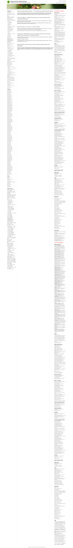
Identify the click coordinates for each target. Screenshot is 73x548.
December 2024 (10, 92)
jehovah (56, 533)
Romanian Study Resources (59, 155)
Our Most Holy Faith (58, 77)
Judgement (9, 59)
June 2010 (9, 172)
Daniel (9, 70)
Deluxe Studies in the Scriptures (59, 88)
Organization (10, 54)
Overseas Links (10, 244)
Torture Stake (10, 56)
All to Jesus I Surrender (58, 198)
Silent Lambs (57, 168)
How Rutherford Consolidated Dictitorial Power (59, 96)
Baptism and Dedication (11, 194)
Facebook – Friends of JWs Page (60, 128)
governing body (60, 527)
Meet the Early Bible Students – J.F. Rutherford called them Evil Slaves (35, 11)
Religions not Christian (11, 77)
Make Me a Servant (58, 220)
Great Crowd (9, 42)
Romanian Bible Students (58, 152)
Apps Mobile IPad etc (11, 13)
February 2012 (10, 155)
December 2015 (10, 120)
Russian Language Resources (59, 157)
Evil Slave (9, 51)
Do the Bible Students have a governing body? (59, 42)
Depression (10, 24)
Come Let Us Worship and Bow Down (60, 201)
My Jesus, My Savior (58, 116)
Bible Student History (11, 17)
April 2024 (9, 94)
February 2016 (10, 119)
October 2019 (10, 104)
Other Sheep (9, 243)
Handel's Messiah (57, 185)
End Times (9, 71)
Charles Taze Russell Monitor (59, 64)
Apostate (9, 47)
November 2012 (10, 148)
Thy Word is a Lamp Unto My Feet (60, 226)
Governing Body (10, 52)
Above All (56, 197)
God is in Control (57, 207)
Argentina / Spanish (58, 131)
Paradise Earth (10, 64)
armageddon (61, 521)
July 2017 (9, 117)
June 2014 (9, 132)
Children (9, 21)
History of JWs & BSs (11, 43)
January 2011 (10, 166)
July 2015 (9, 123)
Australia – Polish (57, 132)
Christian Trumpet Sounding (59, 68)
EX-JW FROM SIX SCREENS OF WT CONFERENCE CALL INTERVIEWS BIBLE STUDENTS (10, 40)
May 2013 (9, 143)
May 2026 (9, 91)
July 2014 (9, 131)
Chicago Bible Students (58, 65)
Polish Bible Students (58, 150)
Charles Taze (60, 524)
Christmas (9, 36)
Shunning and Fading (11, 55)
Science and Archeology (11, 80)
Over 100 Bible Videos (58, 190)
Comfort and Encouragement (10, 22)
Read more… (48, 14)
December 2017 (10, 114)
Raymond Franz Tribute (58, 192)
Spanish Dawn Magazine (58, 159)
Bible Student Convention (58, 180)
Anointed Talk (10, 177)
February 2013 (10, 146)
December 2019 (10, 103)
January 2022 (10, 98)
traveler (56, 298)
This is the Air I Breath (58, 225)
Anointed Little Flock (11, 189)
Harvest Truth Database (58, 71)
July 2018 (9, 112)
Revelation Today (57, 81)
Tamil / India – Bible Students (59, 451)
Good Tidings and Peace (58, 210)
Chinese (56, 137)
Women (9, 35)
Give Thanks (57, 206)
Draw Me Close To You (58, 204)
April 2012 (9, 153)
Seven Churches (10, 255)
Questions (9, 182)
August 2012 (9, 151)
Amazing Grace (57, 199)
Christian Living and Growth (12, 20)
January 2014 (10, 136)
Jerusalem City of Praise (58, 219)
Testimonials (9, 184)
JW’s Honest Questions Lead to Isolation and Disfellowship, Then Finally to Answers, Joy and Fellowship (60, 39)
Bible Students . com (58, 60)
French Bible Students (58, 144)
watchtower (61, 541)
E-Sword (56, 174)
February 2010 (10, 174)
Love (9, 32)
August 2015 (9, 122)
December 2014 (10, 127)
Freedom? (9, 231)
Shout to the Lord (57, 223)
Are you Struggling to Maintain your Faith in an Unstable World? (60, 325)
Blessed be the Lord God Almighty (60, 200)
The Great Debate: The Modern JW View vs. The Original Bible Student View (60, 25)
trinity (58, 541)
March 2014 (9, 135)
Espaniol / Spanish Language (59, 142)
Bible (55, 522)
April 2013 (9, 144)
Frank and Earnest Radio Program (60, 338)
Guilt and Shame (10, 30)
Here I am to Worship (58, 212)
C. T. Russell (10, 49)
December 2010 (10, 167)
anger (55, 521)
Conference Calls (10, 179)
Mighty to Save (57, 221)
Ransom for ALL (10, 76)
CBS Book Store (57, 87)
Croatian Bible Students (58, 141)
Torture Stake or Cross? (11, 85)
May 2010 (9, 173)
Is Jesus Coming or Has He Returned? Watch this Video (60, 292)
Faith (9, 25)
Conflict (9, 23)
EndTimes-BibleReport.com (59, 359)
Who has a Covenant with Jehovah (60, 110)
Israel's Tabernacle (57, 97)
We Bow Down (57, 227)
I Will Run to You (57, 217)
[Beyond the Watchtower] (36, 6)
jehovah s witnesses (58, 534)
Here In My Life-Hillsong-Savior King (60, 213)
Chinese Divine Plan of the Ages (59, 138)
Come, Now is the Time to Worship (60, 202)
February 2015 (10, 125)
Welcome (62, 267)
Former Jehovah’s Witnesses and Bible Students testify (60, 21)
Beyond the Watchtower (19, 1)
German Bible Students (58, 145)
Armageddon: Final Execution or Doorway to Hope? (59, 18)
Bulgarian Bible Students (58, 425)
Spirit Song (56, 224)
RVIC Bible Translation (58, 393)
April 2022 (9, 96)
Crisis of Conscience (58, 92)
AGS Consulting (57, 55)
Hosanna (56, 214)
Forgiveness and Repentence (10, 27)
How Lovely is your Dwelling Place (60, 216)
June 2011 (9, 162)
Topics (9, 185)
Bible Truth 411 (57, 183)
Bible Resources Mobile (58, 173)
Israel (8, 225)
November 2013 (10, 138)
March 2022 (9, 97)
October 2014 (10, 129)
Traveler (56, 247)
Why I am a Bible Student (60, 543)
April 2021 (9, 100)
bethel (64, 521)
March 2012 (9, 154)
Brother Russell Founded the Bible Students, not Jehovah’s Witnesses (60, 285)
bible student (59, 522)
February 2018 (10, 113)
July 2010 (9, 171)
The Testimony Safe (11, 83)
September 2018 (10, 110)
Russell (59, 538)
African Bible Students (58, 130)
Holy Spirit (9, 31)
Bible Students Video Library (59, 182)
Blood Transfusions (11, 48)
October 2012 (10, 149)
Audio (8, 16)
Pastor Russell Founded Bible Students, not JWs (59, 98)
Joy (8, 211)
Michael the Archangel (11, 237)
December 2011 (10, 157)
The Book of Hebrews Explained (59, 106)
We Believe (9, 186)
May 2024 (9, 93)
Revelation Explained (58, 101)
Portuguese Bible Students (59, 441)
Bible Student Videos (58, 181)
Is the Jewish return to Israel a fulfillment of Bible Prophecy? (60, 312)
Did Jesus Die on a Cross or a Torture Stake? (28, 26)
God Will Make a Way (58, 209)
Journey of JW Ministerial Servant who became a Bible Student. (60, 19)
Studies (9, 81)
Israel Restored (57, 187)
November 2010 (10, 168)
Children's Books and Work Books (60, 114)
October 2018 (10, 109)
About (8, 176)
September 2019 (10, 105)
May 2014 (9, 133)
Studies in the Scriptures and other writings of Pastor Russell (60, 105)
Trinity (9, 86)
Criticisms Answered (11, 260)
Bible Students (10, 18)
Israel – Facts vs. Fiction (58, 167)
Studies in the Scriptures (58, 52)
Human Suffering (10, 45)
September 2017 (10, 116)
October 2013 (10, 139)
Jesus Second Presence (11, 58)
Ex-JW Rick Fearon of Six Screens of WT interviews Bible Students (60, 47)
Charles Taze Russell (59, 526)
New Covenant (10, 62)
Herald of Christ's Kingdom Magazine (60, 72)
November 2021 (10, 99)
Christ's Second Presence (58, 66)
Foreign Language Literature (59, 143)
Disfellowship (10, 50)
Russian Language (57, 446)
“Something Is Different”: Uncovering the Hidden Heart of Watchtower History (60, 16)
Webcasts (9, 266)
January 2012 (10, 156)
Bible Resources (57, 44)
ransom (55, 537)
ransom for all (60, 537)
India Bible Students (58, 147)
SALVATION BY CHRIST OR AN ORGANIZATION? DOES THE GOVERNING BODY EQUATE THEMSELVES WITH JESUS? (60, 330)
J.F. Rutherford (10, 53)
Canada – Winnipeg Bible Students (60, 136)
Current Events (10, 69)
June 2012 (9, 152)
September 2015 (10, 121)
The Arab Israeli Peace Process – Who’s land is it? (60, 250)
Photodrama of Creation (58, 191)
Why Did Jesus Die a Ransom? (59, 194)
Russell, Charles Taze (11, 259)
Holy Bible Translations (58, 176)
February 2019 (10, 106)
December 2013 (10, 137)
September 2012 (10, 150)
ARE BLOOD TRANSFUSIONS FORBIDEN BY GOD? (59, 23)
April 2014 (9, 134)
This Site (9, 265)
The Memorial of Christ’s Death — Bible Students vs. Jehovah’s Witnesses (60, 29)
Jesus (9, 236)
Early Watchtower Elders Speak (59, 46)
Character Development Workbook (60, 91)
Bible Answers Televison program (60, 178)
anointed (57, 521)
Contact (9, 180)
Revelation (9, 254)
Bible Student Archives (58, 58)
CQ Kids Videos (57, 115)
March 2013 (9, 145)
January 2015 (10, 126)
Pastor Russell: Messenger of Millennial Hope (59, 100)
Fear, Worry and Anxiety (11, 26)
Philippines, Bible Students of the (60, 149)
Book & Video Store (11, 19)
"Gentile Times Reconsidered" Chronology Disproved (59, 86)
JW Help (9, 60)
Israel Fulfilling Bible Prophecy (59, 186)
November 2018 (10, 108)
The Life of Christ (57, 107)
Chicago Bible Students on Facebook (60, 125)
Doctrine (9, 217)
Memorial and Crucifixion (11, 61)
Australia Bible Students (58, 133)
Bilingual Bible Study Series (59, 134)
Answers (9, 12)
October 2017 (10, 115)
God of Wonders (57, 208)
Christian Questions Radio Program (60, 45)
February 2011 (10, 165)
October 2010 (10, 169)
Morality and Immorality (11, 33)
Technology (9, 82)
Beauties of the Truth (58, 56)
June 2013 (9, 142)
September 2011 (10, 159)
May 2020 (9, 102)
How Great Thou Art (58, 215)
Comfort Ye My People (58, 203)
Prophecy (9, 65)
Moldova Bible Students (58, 148)
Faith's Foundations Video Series (60, 184)
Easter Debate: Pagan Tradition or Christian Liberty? (60, 27)
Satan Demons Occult (11, 79)
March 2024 (9, 95)
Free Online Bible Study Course (59, 70)
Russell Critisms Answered (59, 82)
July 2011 (9, 161)
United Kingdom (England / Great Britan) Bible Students (60, 163)
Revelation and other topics (59, 193)
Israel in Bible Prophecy (11, 72)
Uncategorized (10, 87)
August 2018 (9, 111)
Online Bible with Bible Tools (59, 76)
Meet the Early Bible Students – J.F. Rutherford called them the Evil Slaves (60, 189)
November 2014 (10, 128)
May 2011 (9, 163)
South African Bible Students (59, 158)
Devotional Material (58, 120)
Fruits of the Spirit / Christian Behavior (11, 29)
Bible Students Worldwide (58, 414)
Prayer (9, 34)
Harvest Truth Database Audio (59, 49)
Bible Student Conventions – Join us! (60, 349)
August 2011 (9, 160)
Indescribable (57, 218)
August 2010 (9, 170)
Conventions (9, 216)
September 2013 (10, 140)
